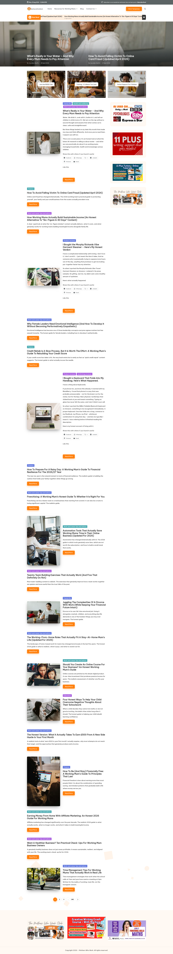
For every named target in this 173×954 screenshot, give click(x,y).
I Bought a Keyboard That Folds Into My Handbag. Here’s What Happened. (83, 379)
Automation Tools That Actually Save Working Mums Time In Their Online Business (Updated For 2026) (82, 533)
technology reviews (84, 374)
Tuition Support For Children (127, 84)
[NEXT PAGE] (78, 899)
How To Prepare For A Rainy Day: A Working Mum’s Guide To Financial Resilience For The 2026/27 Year (63, 470)
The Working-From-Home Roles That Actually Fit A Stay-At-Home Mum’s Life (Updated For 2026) (66, 638)
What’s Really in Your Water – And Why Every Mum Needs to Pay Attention (50, 57)
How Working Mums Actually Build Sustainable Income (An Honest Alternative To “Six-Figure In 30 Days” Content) (53, 16)
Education (67, 695)
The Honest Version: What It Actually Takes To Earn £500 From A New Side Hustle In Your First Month (66, 736)
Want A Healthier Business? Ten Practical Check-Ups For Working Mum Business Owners (64, 844)
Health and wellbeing (80, 103)
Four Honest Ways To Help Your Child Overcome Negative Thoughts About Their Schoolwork (82, 702)
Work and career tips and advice (75, 107)
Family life (67, 103)
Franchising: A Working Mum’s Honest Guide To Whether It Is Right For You (66, 496)
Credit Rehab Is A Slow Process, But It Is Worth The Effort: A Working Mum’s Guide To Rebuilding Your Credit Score (66, 352)
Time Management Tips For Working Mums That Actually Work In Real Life (82, 871)
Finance (31, 189)
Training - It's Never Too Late (86, 84)
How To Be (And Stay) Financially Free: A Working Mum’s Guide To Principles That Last (83, 774)
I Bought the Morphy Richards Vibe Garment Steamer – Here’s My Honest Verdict (129, 16)
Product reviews (69, 240)
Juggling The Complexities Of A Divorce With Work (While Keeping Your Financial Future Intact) (84, 605)
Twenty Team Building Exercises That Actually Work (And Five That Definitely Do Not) (62, 576)
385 (72, 899)
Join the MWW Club (46, 84)
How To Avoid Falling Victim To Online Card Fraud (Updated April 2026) (111, 57)
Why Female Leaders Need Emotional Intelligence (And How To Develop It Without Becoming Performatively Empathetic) (65, 325)
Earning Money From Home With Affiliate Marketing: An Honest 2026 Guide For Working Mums (63, 817)
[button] (134, 9)
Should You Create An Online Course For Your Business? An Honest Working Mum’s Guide (84, 667)
